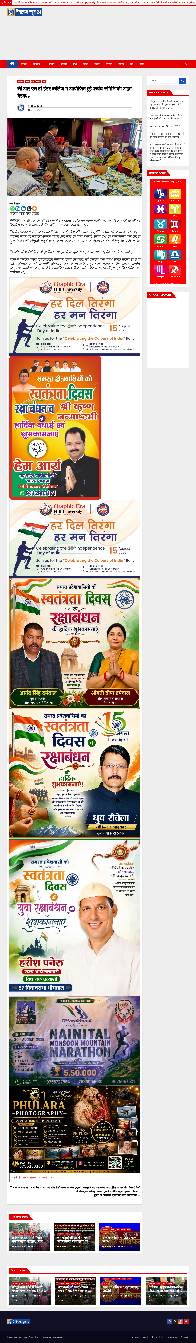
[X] (29, 208)
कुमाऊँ (27, 81)
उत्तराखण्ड (37, 64)
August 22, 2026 (23, 1296)
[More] (34, 208)
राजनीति (64, 64)
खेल (131, 64)
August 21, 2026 (159, 1296)
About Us (145, 1337)
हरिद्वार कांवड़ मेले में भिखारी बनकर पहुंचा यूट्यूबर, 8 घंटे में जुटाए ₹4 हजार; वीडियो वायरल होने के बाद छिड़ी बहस (167, 104)
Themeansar (57, 1337)
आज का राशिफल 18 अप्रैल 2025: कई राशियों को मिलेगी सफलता (43, 1187)
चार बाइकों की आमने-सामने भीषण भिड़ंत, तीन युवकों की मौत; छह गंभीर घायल (72, 1241)
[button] (186, 64)
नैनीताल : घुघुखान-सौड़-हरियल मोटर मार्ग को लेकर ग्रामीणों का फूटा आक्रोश (33, 2)
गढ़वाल (27, 1234)
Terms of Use (172, 1337)
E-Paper (135, 1337)
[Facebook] (17, 208)
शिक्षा (75, 64)
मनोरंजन (109, 64)
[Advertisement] (98, 39)
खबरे (32, 81)
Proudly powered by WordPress (20, 1337)
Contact (184, 1337)
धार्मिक (141, 64)
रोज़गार (121, 64)
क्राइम (85, 64)
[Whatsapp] (12, 208)
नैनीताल (24, 64)
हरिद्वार (33, 1234)
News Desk (37, 106)
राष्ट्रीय (52, 64)
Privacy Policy (158, 1337)
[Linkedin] (23, 208)
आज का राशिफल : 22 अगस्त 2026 (119, 1239)
